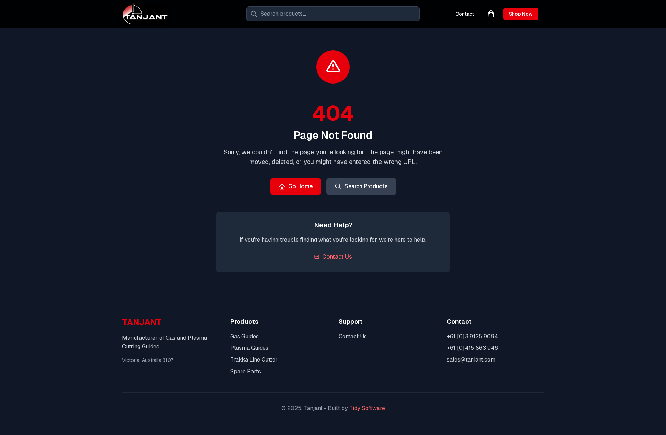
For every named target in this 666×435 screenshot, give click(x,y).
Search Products (366, 186)
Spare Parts (245, 371)
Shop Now (521, 14)
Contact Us (337, 256)
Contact (464, 14)
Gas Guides (244, 336)
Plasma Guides (249, 347)
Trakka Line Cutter (254, 359)
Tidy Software (367, 408)
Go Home (300, 186)
